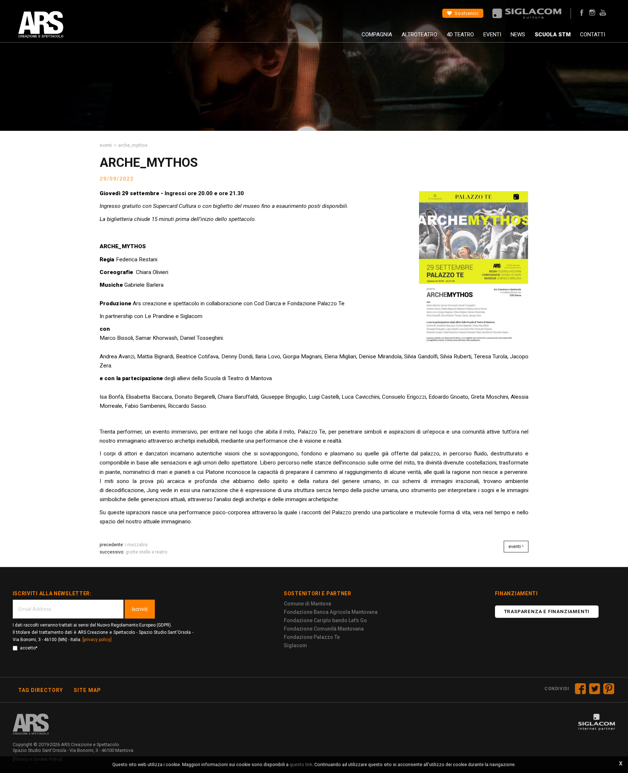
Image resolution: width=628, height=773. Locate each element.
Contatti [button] (592, 34)
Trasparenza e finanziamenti (547, 611)
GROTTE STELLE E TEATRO (147, 552)
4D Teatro (460, 34)
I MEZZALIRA (136, 544)
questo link (301, 764)
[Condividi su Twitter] (594, 689)
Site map (87, 690)
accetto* (28, 648)
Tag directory (40, 690)
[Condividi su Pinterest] (609, 689)
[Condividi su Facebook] (580, 689)
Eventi (492, 34)
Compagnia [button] (377, 34)
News (518, 34)
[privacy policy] (97, 639)
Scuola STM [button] (553, 34)
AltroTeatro (419, 34)
